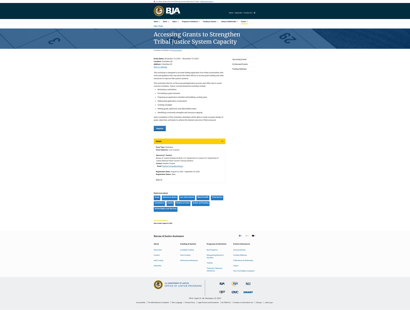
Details (159, 141)
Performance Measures (189, 260)
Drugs (157, 197)
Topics (235, 266)
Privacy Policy (190, 302)
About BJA (158, 250)
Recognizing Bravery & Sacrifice (215, 256)
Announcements (239, 250)
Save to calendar (160, 67)
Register (159, 128)
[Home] (173, 11)
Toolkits (210, 263)
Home (155, 26)
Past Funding (185, 255)
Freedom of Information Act (243, 302)
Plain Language (177, 302)
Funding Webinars (240, 255)
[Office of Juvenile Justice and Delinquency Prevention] (222, 294)
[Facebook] (241, 237)
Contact (157, 255)
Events (161, 26)
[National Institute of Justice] (248, 285)
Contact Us (248, 13)
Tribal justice (217, 197)
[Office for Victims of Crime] (235, 293)
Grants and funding (201, 203)
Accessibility (140, 302)
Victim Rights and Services (166, 209)
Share (256, 14)
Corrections (159, 203)
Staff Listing (158, 260)
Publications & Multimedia (243, 260)
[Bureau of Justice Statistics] (235, 287)
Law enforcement (187, 197)
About (231, 13)
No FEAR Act (226, 302)
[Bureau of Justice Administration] (222, 285)
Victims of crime (183, 203)
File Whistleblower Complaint (158, 302)
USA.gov (259, 302)
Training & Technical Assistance (214, 269)
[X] (247, 237)
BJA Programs (212, 250)
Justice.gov (269, 302)
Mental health (203, 197)
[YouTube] (254, 237)
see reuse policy (176, 50)
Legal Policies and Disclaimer (208, 302)
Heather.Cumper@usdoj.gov (172, 166)
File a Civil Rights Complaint (243, 271)
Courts (170, 203)
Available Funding (187, 250)
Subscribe (238, 13)
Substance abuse (170, 197)
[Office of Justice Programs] (159, 11)
